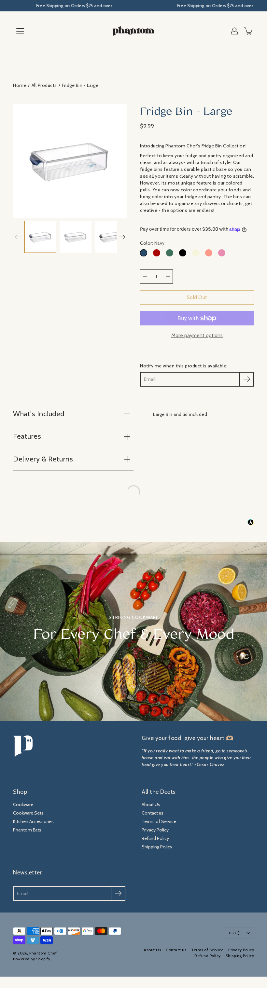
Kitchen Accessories (33, 821)
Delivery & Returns (43, 459)
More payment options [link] (197, 335)
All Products (44, 85)
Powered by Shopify (31, 958)
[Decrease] (145, 276)
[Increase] (168, 276)
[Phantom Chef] (133, 31)
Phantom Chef (43, 953)
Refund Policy (155, 838)
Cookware (23, 804)
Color (152, 243)
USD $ (234, 933)
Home (19, 85)
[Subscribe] (246, 379)
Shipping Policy (157, 847)
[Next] (122, 237)
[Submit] (118, 893)
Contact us (152, 813)
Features (27, 436)
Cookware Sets (28, 813)
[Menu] (20, 31)
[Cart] (249, 31)
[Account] (234, 31)
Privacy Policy (155, 830)
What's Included (38, 413)
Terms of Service (159, 821)
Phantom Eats (27, 830)
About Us (151, 804)
